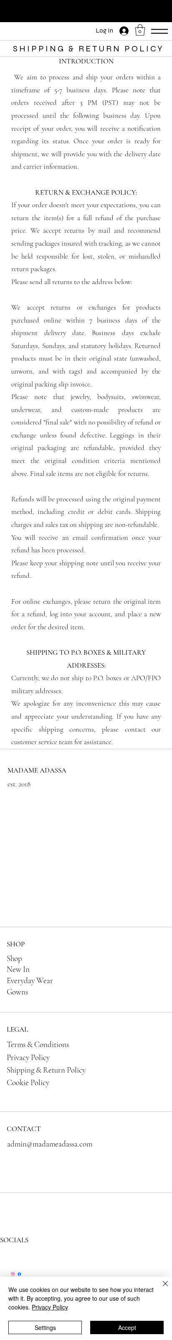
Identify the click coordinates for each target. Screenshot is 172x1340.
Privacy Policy (28, 1057)
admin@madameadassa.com (49, 1144)
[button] (140, 30)
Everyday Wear (30, 980)
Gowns (17, 992)
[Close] (160, 1289)
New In (18, 969)
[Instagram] (12, 1274)
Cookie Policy (28, 1082)
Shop (14, 958)
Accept (127, 1327)
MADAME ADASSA (37, 770)
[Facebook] (19, 1274)
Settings (45, 1327)
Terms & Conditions (38, 1044)
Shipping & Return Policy (46, 1070)
